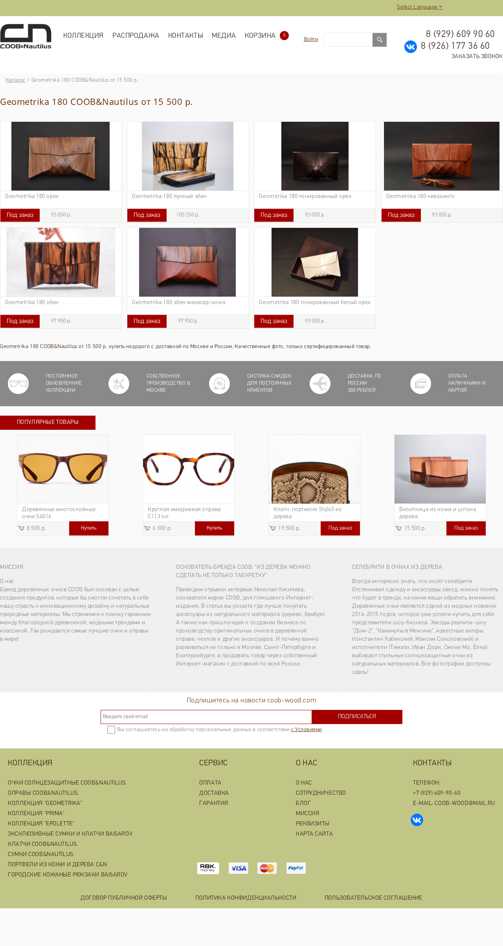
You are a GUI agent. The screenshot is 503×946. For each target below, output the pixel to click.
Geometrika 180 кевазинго (420, 197)
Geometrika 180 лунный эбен (169, 197)
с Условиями (306, 730)
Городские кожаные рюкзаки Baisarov (68, 875)
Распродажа (136, 36)
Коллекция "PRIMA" (36, 814)
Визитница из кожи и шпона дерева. (437, 513)
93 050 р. (39, 215)
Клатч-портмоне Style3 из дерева (307, 513)
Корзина (265, 36)
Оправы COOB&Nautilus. (43, 793)
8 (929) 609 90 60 (460, 34)
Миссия (11, 567)
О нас (307, 763)
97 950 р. (39, 321)
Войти (311, 39)
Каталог (16, 80)
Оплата (210, 783)
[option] (63, 485)
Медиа (224, 36)
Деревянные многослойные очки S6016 (58, 513)
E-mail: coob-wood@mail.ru (454, 804)
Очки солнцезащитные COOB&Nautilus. (67, 783)
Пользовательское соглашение (373, 898)
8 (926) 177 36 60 (455, 46)
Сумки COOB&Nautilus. (41, 855)
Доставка (214, 793)
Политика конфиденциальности (245, 898)
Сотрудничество (321, 793)
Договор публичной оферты (124, 898)
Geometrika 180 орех (32, 197)
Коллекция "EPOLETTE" (41, 824)
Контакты (185, 36)
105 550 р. (166, 215)
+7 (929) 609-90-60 (436, 793)
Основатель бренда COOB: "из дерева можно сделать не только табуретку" (243, 572)
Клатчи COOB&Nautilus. (43, 844)
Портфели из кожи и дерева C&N (57, 865)
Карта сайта (314, 834)
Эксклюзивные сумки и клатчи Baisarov (70, 834)
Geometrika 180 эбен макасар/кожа (178, 303)
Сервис (213, 763)
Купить (88, 528)
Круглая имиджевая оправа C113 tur (184, 513)
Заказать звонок (477, 57)
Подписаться (357, 717)
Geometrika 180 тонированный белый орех (315, 303)
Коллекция (83, 36)
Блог (303, 804)
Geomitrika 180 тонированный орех (305, 197)
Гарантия (213, 804)
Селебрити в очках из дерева (397, 567)
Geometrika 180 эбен (32, 303)
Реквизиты (313, 824)
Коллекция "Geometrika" (45, 804)
